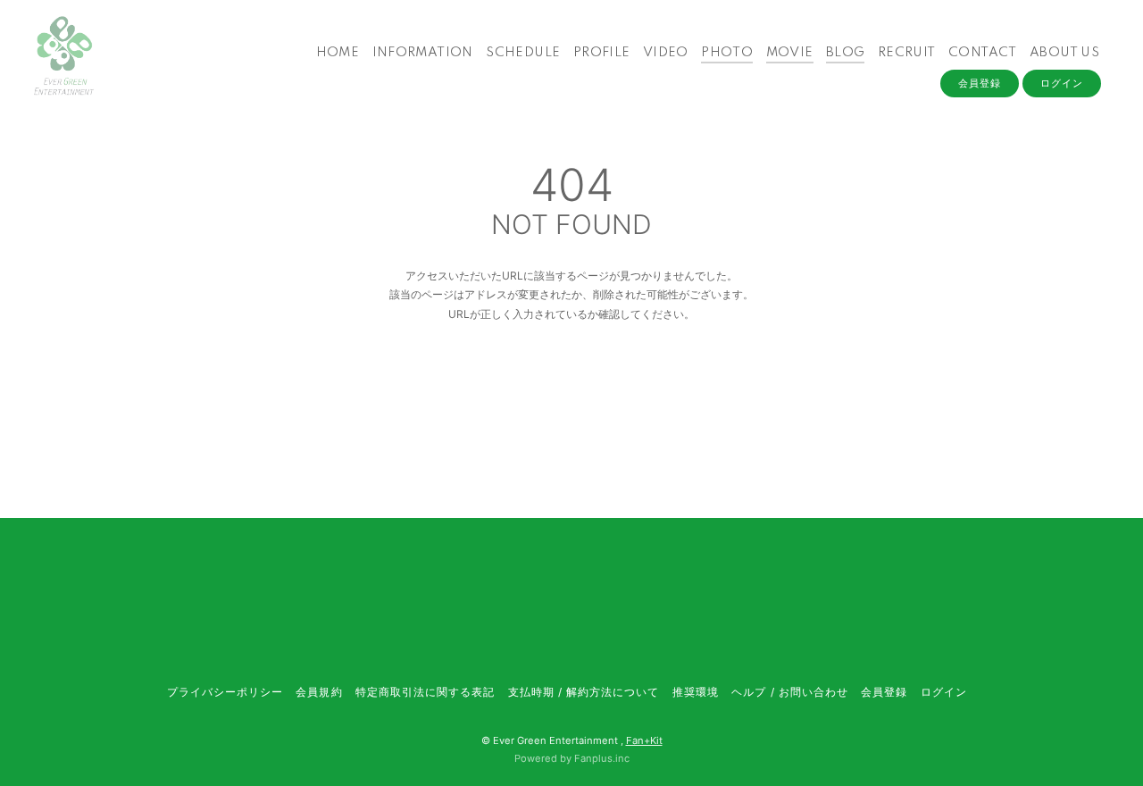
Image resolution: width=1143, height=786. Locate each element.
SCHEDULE (523, 52)
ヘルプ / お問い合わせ (789, 691)
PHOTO (727, 52)
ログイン (1061, 83)
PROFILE (601, 52)
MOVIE (789, 52)
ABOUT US (1064, 52)
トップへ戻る (571, 389)
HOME (338, 52)
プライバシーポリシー (225, 691)
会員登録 (979, 83)
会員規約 (319, 691)
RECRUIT (907, 52)
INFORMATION (422, 52)
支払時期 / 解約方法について (584, 691)
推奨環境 (695, 691)
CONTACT (982, 52)
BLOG (845, 52)
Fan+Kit (644, 740)
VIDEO (665, 52)
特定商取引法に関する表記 (425, 691)
